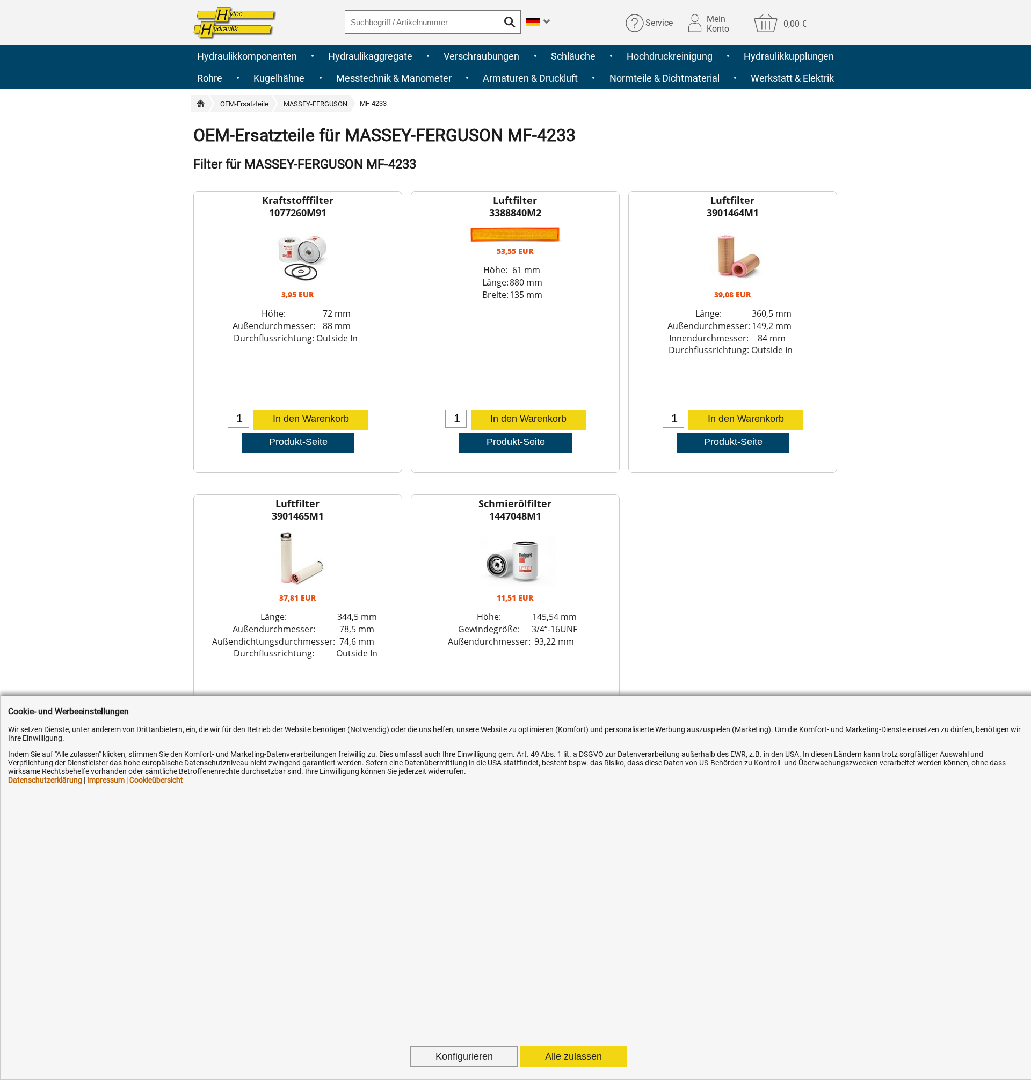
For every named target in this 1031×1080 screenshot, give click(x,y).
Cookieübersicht (156, 780)
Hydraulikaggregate (370, 56)
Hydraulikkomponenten (247, 56)
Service (659, 23)
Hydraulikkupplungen (789, 56)
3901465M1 (298, 515)
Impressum (106, 780)
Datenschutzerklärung (45, 780)
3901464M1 (733, 212)
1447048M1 (515, 515)
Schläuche (573, 56)
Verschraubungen (481, 56)
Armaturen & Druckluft (530, 78)
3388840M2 (515, 212)
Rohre (209, 78)
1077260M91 (297, 212)
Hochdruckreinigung (670, 56)
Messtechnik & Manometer (394, 78)
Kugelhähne (278, 78)
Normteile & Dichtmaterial (664, 78)
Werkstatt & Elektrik (792, 78)
